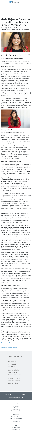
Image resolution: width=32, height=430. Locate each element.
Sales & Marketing (13, 370)
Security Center (13, 372)
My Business (12, 361)
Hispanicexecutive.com (7, 343)
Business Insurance (14, 378)
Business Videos (13, 383)
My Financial (12, 364)
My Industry (11, 366)
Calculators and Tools (14, 375)
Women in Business (14, 380)
